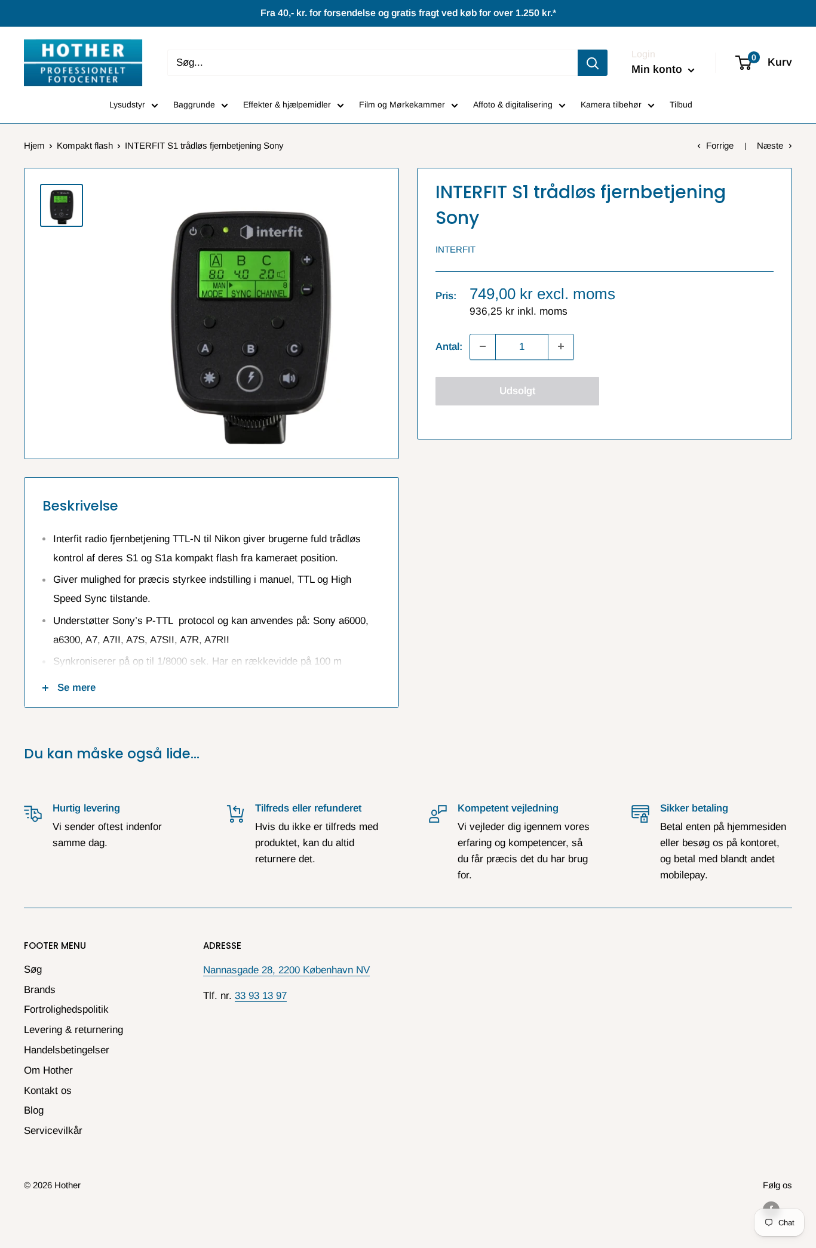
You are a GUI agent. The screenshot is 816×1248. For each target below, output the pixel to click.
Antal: (448, 346)
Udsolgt (517, 390)
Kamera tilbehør (611, 104)
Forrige (720, 145)
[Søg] (593, 63)
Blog (34, 1110)
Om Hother (48, 1070)
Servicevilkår (53, 1130)
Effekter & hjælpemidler (287, 104)
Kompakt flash (85, 145)
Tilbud (681, 104)
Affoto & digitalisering (513, 104)
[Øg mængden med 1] (560, 346)
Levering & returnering (73, 1029)
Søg (33, 969)
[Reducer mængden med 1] (482, 346)
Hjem (34, 145)
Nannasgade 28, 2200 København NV (286, 970)
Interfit (455, 249)
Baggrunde (194, 104)
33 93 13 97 (261, 995)
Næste (770, 145)
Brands (40, 989)
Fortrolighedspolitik (66, 1009)
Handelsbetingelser (66, 1050)
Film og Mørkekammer (402, 104)
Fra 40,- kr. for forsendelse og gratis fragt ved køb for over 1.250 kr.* (408, 13)
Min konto (658, 69)
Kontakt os (48, 1090)
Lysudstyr (127, 104)
